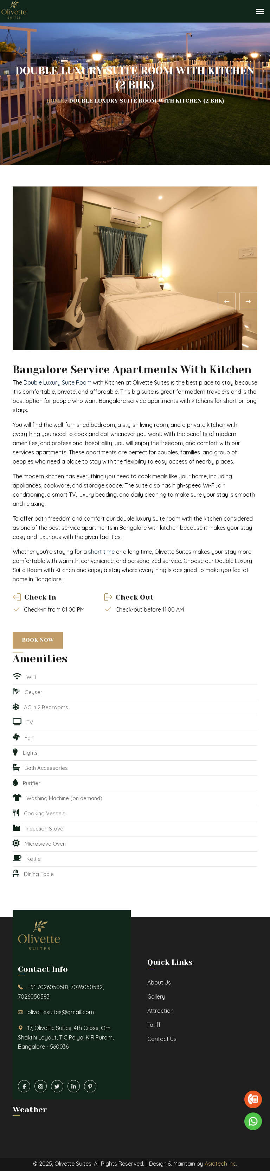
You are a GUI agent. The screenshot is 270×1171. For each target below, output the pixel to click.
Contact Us (161, 1038)
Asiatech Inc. (221, 1163)
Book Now (38, 640)
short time (101, 551)
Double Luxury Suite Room (57, 382)
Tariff (154, 1024)
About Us (159, 982)
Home (55, 100)
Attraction (160, 1010)
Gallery (156, 996)
